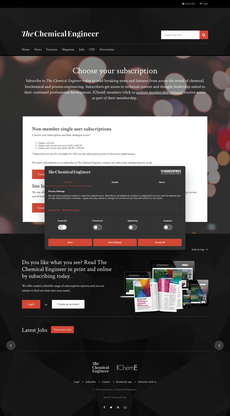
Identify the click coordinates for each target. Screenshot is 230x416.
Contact (106, 382)
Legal (76, 382)
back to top (198, 249)
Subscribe (190, 3)
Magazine (68, 50)
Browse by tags (124, 382)
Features (51, 50)
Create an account (68, 304)
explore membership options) (159, 92)
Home (26, 50)
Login (205, 3)
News (37, 50)
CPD (92, 50)
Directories (107, 50)
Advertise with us (147, 382)
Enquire (42, 208)
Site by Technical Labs (115, 397)
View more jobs (62, 329)
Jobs (81, 50)
